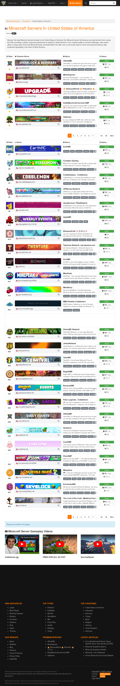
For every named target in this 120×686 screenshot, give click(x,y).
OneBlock (51, 610)
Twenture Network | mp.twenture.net (79, 245)
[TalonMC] (38, 359)
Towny (49, 631)
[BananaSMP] (38, 388)
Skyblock (67, 427)
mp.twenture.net (24, 252)
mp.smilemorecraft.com (27, 110)
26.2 (107, 67)
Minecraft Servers (13, 21)
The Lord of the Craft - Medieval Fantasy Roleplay (85, 498)
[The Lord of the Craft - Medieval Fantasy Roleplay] (38, 500)
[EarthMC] (38, 149)
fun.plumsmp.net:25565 (27, 463)
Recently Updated (16, 613)
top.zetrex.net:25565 (26, 336)
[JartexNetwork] (38, 345)
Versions (13, 622)
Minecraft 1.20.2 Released (95, 652)
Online (107, 61)
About (62, 3)
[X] (85, 3)
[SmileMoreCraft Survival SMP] (38, 105)
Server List (12, 3)
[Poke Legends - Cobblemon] (38, 402)
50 (106, 135)
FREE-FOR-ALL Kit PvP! (54, 557)
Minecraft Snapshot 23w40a (95, 649)
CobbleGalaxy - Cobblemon (75, 174)
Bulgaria (88, 622)
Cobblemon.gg (12, 557)
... (97, 135)
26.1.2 (107, 123)
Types (12, 628)
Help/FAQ (51, 3)
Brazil (87, 619)
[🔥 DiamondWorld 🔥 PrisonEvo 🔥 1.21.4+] (38, 91)
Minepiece (67, 470)
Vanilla (49, 625)
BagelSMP (67, 371)
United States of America (94, 607)
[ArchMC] (38, 261)
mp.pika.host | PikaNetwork (75, 203)
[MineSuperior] (38, 77)
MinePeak (67, 273)
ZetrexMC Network (71, 329)
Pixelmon (50, 607)
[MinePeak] (38, 275)
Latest (12, 607)
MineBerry (67, 287)
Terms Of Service (16, 653)
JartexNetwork (69, 343)
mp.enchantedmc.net (26, 491)
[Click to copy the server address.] (58, 68)
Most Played (14, 610)
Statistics (13, 644)
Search (24, 3)
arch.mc (21, 266)
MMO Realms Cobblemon (74, 301)
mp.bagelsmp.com (25, 378)
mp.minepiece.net (25, 477)
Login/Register (37, 3)
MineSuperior (69, 74)
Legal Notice (96, 678)
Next (112, 135)
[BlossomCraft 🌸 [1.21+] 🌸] (38, 233)
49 (101, 135)
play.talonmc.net (24, 364)
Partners (13, 650)
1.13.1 (107, 491)
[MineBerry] (38, 289)
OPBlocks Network (71, 188)
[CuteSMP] (38, 444)
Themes (13, 631)
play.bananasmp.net (26, 393)
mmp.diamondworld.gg (27, 96)
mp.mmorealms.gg (25, 308)
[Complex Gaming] (38, 163)
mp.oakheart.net (24, 124)
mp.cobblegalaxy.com (26, 182)
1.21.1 (107, 308)
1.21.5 (107, 505)
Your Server (76, 3)
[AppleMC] (38, 219)
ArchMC (66, 259)
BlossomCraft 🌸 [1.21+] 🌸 (75, 231)
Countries (26, 21)
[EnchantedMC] (38, 486)
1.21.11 (107, 95)
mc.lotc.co (22, 505)
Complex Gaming (71, 160)
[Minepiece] (38, 472)
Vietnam (88, 625)
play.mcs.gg (23, 82)
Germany (88, 631)
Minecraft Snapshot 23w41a (95, 646)
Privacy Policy (15, 656)
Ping (11, 625)
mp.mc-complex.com (26, 168)
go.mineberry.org (25, 294)
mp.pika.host (23, 210)
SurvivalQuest (87, 557)
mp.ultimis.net (23, 68)
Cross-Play (51, 622)
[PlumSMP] (38, 458)
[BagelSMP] (38, 373)
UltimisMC (67, 60)
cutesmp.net (23, 449)
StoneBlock (51, 616)
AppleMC (67, 217)
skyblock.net (23, 435)
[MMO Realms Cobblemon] (38, 303)
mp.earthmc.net (24, 154)
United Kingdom (91, 628)
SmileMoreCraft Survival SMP (76, 102)
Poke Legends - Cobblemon (75, 399)
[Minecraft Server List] (3, 3)
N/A (107, 234)
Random (13, 616)
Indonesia (89, 610)
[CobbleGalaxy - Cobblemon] (38, 177)
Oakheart (67, 117)
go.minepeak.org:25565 (27, 280)
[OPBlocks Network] (38, 191)
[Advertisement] (60, 13)
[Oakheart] (38, 119)
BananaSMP (68, 385)
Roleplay (50, 628)
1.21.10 (107, 364)
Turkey (87, 616)
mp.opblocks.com (25, 196)
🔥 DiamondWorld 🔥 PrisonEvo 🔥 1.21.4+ (82, 88)
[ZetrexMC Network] (38, 331)
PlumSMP (67, 456)
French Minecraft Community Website (99, 655)
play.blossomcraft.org (26, 238)
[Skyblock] (38, 430)
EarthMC (67, 146)
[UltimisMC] (38, 63)
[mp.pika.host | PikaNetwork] (38, 205)
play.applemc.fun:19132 (27, 224)
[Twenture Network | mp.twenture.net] (38, 247)
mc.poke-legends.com (26, 407)
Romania (88, 613)
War (48, 619)
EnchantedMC (69, 484)
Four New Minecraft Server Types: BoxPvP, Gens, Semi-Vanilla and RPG (99, 642)
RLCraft (50, 613)
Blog (11, 647)
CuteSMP (67, 442)
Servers (11, 33)
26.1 (107, 448)
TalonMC (67, 357)
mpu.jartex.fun (24, 350)
